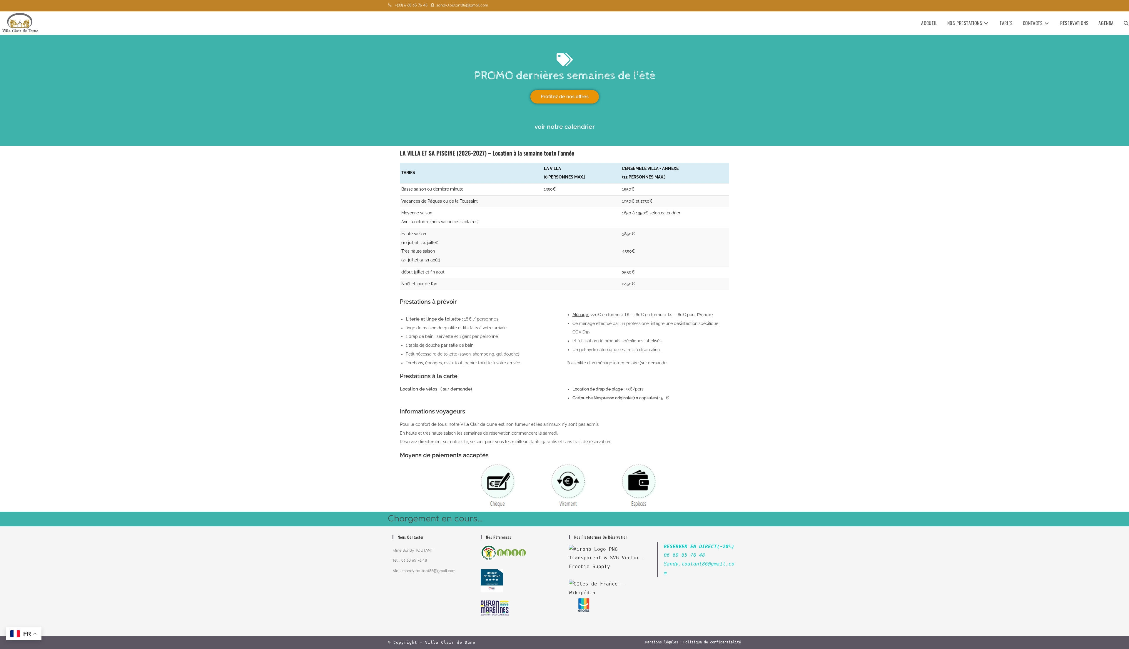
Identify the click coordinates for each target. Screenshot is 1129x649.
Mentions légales (661, 642)
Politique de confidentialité (712, 642)
